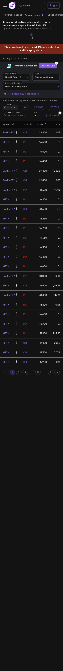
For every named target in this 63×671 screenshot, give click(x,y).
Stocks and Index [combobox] (44, 77)
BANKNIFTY (9, 132)
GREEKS (54, 107)
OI (25, 107)
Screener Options (13, 83)
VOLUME (38, 107)
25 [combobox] (34, 115)
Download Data (48, 65)
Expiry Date (10, 73)
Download (54, 115)
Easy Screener (32, 15)
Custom (8, 107)
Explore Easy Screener (22, 93)
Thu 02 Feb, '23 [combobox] (13, 77)
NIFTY (6, 142)
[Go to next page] (57, 372)
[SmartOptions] (12, 5)
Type (37, 73)
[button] (12, 124)
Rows (35, 113)
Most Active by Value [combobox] (16, 86)
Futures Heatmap (13, 15)
